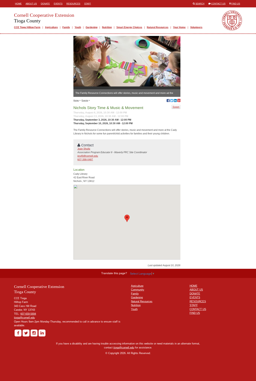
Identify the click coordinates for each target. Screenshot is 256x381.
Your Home (179, 27)
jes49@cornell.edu (87, 156)
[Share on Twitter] (171, 101)
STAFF (194, 305)
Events (58, 3)
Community (137, 289)
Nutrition (107, 27)
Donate (45, 3)
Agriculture (51, 27)
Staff (87, 3)
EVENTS (195, 297)
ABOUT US (196, 289)
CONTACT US (198, 309)
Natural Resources (157, 27)
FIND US (195, 313)
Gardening (91, 27)
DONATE (195, 293)
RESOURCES (198, 301)
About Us (31, 3)
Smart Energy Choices (129, 27)
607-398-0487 (85, 159)
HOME (193, 285)
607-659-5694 (28, 313)
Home (18, 3)
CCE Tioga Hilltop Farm (27, 27)
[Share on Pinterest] (178, 101)
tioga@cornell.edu (24, 317)
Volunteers (196, 27)
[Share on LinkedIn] (175, 101)
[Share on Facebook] (168, 101)
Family (66, 27)
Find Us (235, 3)
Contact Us (218, 3)
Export (176, 107)
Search (199, 3)
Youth (78, 27)
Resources (73, 3)
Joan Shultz (83, 148)
